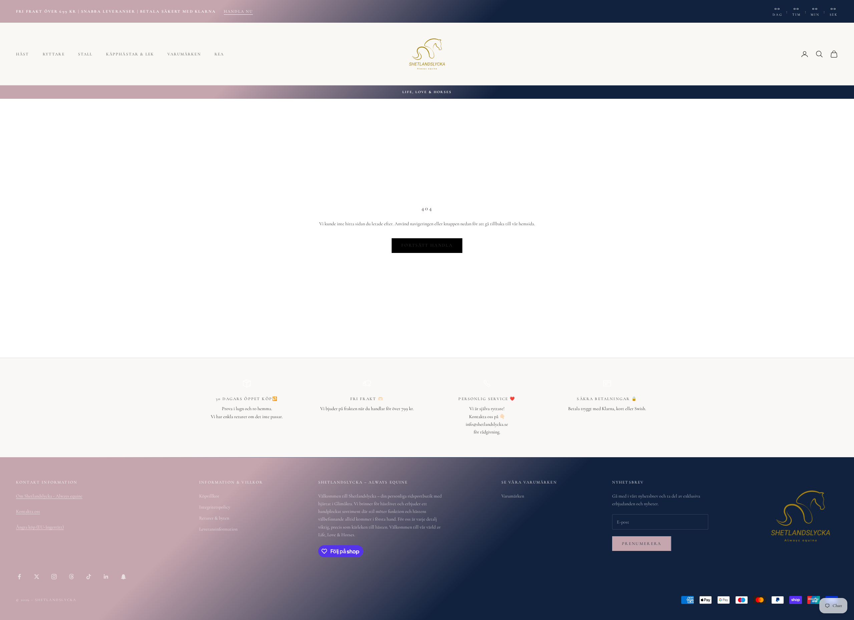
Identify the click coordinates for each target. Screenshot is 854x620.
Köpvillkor (209, 496)
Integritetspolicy (214, 507)
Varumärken (184, 54)
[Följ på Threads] (71, 576)
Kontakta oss (28, 511)
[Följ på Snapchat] (123, 576)
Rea (219, 54)
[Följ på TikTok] (88, 576)
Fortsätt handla (427, 245)
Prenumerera (642, 543)
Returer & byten (214, 518)
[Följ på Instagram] (54, 576)
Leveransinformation (218, 529)
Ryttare (54, 54)
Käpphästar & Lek (130, 54)
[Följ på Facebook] (19, 576)
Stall (85, 54)
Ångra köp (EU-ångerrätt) (40, 527)
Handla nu (238, 11)
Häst (22, 54)
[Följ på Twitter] (36, 576)
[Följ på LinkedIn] (106, 576)
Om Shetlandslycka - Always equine (49, 496)
